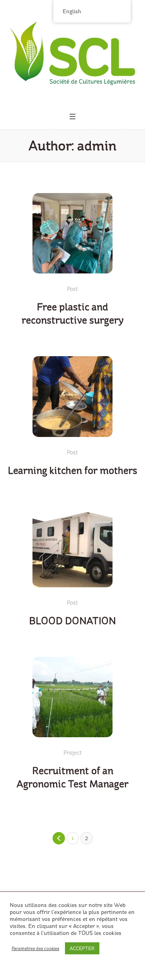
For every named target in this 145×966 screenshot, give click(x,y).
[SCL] (72, 53)
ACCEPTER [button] (82, 948)
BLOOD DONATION (72, 621)
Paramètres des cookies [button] (35, 948)
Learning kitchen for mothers (72, 471)
